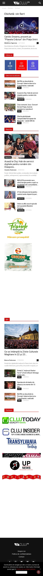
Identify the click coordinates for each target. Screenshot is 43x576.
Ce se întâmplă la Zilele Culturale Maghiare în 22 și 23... (21, 353)
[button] (40, 3)
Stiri (6, 33)
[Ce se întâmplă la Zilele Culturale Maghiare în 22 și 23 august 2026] (21, 336)
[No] (40, 569)
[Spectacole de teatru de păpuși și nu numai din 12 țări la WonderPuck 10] (9, 385)
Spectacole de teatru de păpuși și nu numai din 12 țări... (26, 384)
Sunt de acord (21, 572)
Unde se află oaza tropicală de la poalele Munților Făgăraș (27, 206)
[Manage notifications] (38, 572)
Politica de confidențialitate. (26, 569)
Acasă (4, 8)
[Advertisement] (21, 293)
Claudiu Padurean (10, 170)
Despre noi (21, 551)
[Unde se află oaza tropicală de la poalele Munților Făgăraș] (9, 206)
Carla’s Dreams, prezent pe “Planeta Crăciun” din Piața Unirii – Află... (21, 39)
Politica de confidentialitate (21, 554)
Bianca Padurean (10, 360)
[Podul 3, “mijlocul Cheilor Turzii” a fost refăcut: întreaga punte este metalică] (9, 373)
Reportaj (20, 99)
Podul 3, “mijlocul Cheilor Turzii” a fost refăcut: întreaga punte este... (28, 373)
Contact (21, 557)
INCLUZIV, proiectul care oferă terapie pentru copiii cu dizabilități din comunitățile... (27, 182)
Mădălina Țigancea (10, 43)
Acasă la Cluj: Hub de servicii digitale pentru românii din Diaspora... (27, 95)
